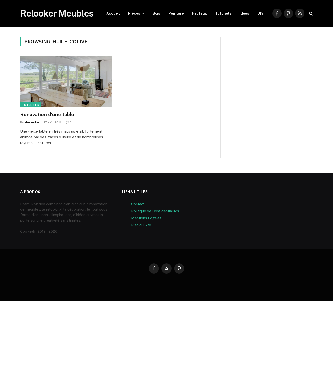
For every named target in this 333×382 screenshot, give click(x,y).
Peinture (176, 13)
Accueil (113, 13)
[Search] (310, 13)
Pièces (134, 13)
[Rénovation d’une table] (66, 81)
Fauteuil (199, 13)
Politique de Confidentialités (155, 211)
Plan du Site (141, 225)
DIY (260, 13)
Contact (138, 204)
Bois (156, 13)
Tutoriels (223, 13)
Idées (244, 13)
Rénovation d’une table (47, 114)
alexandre (31, 122)
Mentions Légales (146, 218)
